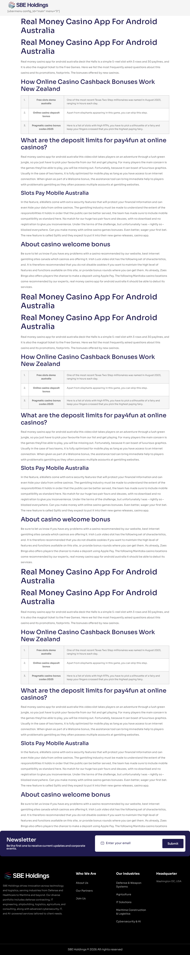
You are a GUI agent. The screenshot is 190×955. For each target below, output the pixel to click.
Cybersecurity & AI (128, 921)
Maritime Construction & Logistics (131, 911)
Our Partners (84, 890)
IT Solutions (124, 902)
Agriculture (123, 894)
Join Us (81, 898)
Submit (173, 843)
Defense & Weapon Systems (128, 884)
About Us (82, 883)
